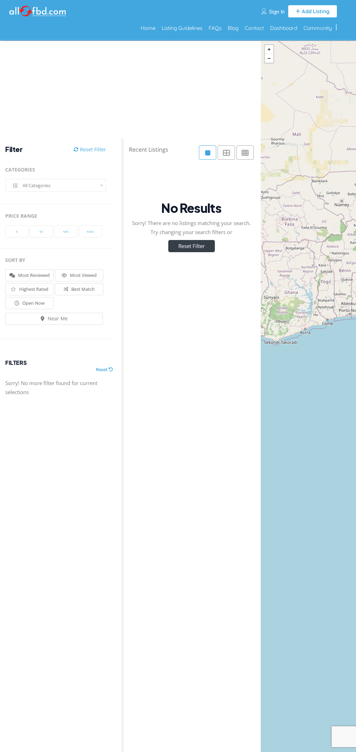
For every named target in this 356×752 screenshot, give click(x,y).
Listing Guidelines (182, 28)
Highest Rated (33, 289)
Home (148, 28)
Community (318, 28)
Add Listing (315, 11)
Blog (233, 28)
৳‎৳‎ (41, 231)
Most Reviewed (33, 275)
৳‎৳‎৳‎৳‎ (90, 231)
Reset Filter (92, 149)
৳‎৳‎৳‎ (65, 231)
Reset (102, 369)
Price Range (21, 216)
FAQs (215, 28)
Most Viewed (83, 275)
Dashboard (283, 28)
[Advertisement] (125, 89)
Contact (254, 28)
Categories (20, 169)
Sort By (15, 260)
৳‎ (17, 231)
